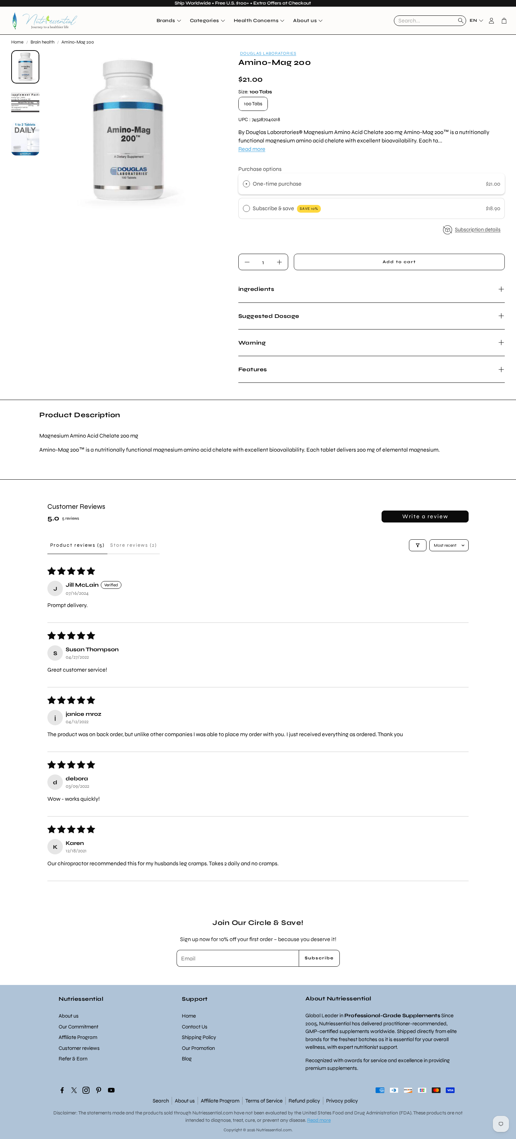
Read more (251, 149)
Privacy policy (342, 1101)
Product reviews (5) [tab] (77, 545)
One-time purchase (277, 183)
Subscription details (478, 229)
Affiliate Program (220, 1101)
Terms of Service (264, 1101)
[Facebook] (62, 1090)
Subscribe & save (285, 208)
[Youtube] (111, 1090)
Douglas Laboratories (268, 53)
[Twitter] (74, 1090)
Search (161, 1101)
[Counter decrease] (247, 262)
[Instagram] (86, 1090)
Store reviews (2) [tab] (133, 545)
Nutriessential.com (212, 1113)
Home (17, 42)
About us (185, 1101)
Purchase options (260, 169)
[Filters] (417, 545)
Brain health (42, 42)
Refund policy (304, 1101)
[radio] (246, 183)
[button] (430, 20)
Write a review (425, 516)
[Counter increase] (279, 262)
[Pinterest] (98, 1090)
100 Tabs (253, 104)
